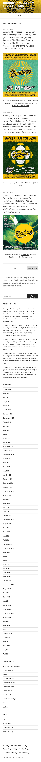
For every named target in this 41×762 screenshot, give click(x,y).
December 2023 (8, 483)
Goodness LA (7, 691)
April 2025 (6, 438)
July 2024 (6, 463)
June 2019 (6, 597)
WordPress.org (8, 731)
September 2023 (8, 491)
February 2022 (7, 544)
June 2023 (6, 503)
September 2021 (8, 548)
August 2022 (7, 524)
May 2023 (6, 507)
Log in (5, 719)
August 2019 (7, 589)
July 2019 (6, 593)
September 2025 (8, 418)
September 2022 (8, 520)
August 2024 (7, 459)
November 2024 (8, 446)
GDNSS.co (24, 254)
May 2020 (6, 560)
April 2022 (6, 540)
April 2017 (6, 654)
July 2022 (6, 528)
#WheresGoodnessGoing (11, 666)
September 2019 (8, 585)
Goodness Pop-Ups (9, 699)
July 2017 (6, 642)
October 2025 (7, 414)
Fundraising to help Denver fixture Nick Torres (18, 183)
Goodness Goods (9, 687)
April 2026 (6, 406)
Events (5, 674)
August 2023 (7, 495)
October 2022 (7, 516)
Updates (5, 707)
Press (5, 703)
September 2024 (8, 454)
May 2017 (6, 650)
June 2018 (6, 625)
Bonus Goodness (8, 670)
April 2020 (6, 564)
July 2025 (6, 426)
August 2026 (7, 389)
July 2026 (6, 393)
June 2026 (6, 398)
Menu (21, 16)
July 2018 (6, 621)
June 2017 (6, 646)
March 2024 (7, 475)
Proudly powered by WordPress (13, 757)
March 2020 (7, 568)
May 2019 (6, 601)
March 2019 (7, 605)
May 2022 (6, 536)
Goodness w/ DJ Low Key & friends (18, 4)
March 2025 (7, 442)
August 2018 (7, 617)
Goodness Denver (9, 682)
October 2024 (7, 450)
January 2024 (7, 479)
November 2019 (8, 577)
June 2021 (6, 552)
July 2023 (6, 499)
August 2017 (7, 637)
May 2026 (6, 402)
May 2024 (6, 471)
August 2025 (7, 422)
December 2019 (8, 572)
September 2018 (8, 613)
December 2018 (8, 609)
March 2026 (7, 410)
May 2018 (6, 629)
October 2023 (7, 487)
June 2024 (6, 467)
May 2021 (6, 556)
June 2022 (6, 532)
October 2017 (7, 633)
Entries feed (7, 723)
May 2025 (6, 434)
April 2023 (6, 511)
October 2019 (7, 581)
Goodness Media (8, 695)
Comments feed (8, 727)
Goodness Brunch (9, 678)
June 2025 (6, 430)
